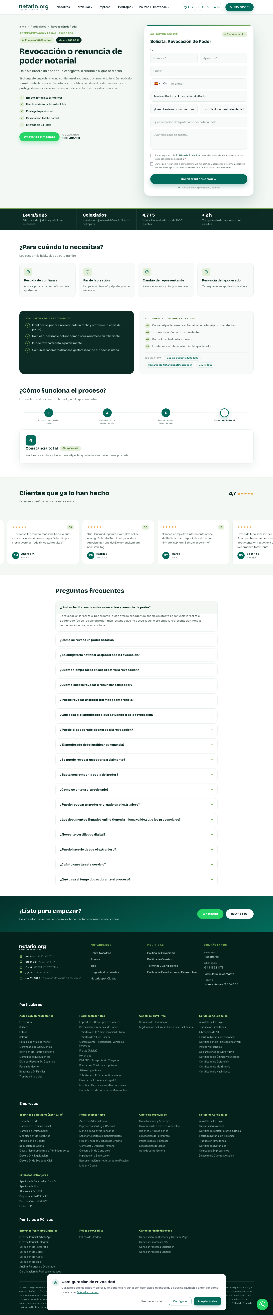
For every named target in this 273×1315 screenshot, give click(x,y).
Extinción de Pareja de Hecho (36, 1051)
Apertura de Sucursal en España (38, 1181)
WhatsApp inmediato (39, 137)
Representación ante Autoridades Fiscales (104, 1160)
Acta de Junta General (152, 1150)
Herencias (85, 1055)
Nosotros (63, 7)
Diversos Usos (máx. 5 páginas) (37, 1061)
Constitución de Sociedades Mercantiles (103, 1090)
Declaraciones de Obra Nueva (216, 1051)
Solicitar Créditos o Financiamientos (100, 1135)
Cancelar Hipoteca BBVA (153, 1242)
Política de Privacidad (188, 155)
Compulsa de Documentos (34, 1056)
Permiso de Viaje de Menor (35, 1041)
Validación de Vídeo (31, 1251)
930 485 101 (242, 7)
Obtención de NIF (209, 1032)
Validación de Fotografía (33, 1246)
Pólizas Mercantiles (210, 1046)
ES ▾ (190, 7)
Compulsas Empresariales (214, 1150)
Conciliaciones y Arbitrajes (154, 1121)
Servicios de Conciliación (153, 1022)
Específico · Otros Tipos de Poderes (99, 1022)
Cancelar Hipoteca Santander (156, 1246)
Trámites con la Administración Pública (102, 1032)
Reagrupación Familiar (32, 1071)
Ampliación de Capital (32, 1140)
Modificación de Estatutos (34, 1135)
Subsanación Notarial (211, 1126)
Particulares (38, 26)
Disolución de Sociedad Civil (35, 1160)
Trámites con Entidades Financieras (100, 1075)
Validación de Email (30, 1261)
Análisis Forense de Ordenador (37, 1266)
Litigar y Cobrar (88, 1165)
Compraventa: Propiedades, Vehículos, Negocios (101, 1043)
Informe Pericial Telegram (34, 1242)
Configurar (180, 1301)
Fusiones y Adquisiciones (153, 1130)
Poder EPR (25, 1206)
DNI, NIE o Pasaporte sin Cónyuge (99, 1060)
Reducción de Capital (31, 1145)
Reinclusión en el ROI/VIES (34, 1201)
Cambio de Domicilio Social (35, 1126)
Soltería (23, 1037)
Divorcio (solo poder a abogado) (97, 1080)
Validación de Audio (31, 1256)
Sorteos (23, 1027)
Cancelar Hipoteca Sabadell (155, 1251)
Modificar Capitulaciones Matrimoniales (102, 1085)
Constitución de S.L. (31, 1121)
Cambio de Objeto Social (33, 1130)
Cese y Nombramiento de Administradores (44, 1150)
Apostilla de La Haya (211, 1022)
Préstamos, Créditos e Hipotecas (98, 1065)
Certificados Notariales (212, 1145)
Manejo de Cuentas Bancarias (96, 1130)
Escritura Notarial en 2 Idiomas (216, 1037)
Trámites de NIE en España (95, 1037)
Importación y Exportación (94, 1155)
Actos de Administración (93, 1121)
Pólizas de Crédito (90, 1237)
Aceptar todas (207, 1301)
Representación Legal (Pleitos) (97, 1126)
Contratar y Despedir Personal (97, 1145)
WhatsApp (210, 914)
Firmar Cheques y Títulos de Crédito (100, 1140)
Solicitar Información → (199, 179)
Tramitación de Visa (31, 1076)
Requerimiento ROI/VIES (33, 1196)
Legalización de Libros (152, 1145)
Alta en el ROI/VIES (30, 1191)
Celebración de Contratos (94, 1150)
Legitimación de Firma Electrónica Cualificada (166, 1027)
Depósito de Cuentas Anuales (216, 1155)
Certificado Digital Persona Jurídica (220, 1130)
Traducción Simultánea (212, 1027)
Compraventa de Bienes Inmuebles (159, 1126)
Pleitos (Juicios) (88, 1050)
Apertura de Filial (29, 1186)
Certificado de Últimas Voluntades (219, 1056)
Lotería (23, 1032)
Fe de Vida (25, 1022)
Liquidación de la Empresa (154, 1135)
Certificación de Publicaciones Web (220, 1041)
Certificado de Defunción (214, 1061)
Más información (88, 1292)
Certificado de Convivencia (35, 1046)
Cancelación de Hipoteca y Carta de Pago (163, 1237)
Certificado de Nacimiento (214, 1071)
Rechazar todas (151, 1301)
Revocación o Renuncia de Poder (98, 1027)
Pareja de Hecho (29, 1066)
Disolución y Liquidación (33, 1155)
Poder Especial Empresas (153, 1140)
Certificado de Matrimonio (214, 1066)
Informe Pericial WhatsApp (35, 1237)
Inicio (22, 26)
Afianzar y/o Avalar (90, 1070)
